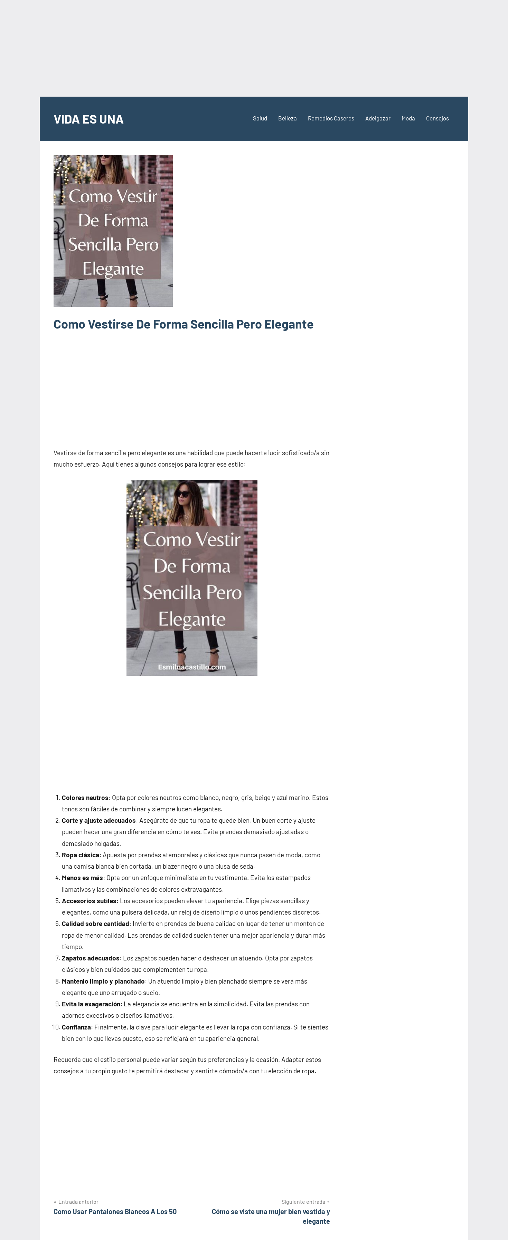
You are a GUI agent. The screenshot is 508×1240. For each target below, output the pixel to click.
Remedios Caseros (331, 118)
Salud (260, 118)
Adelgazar (378, 118)
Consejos (437, 118)
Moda (408, 118)
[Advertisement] (254, 48)
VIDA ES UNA (89, 118)
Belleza (287, 118)
